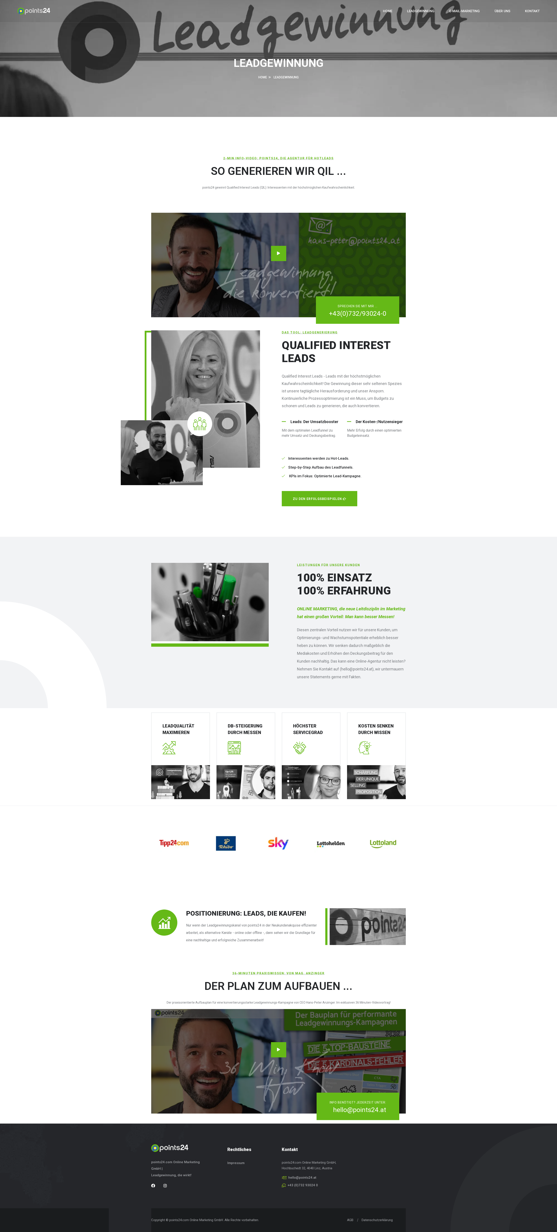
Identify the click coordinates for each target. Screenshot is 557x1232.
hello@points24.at (359, 1110)
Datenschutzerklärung (377, 1220)
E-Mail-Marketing (464, 11)
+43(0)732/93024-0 (357, 313)
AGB (350, 1220)
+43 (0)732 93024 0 (302, 1185)
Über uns (502, 11)
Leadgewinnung (421, 11)
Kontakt (532, 11)
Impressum (236, 1163)
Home (387, 11)
